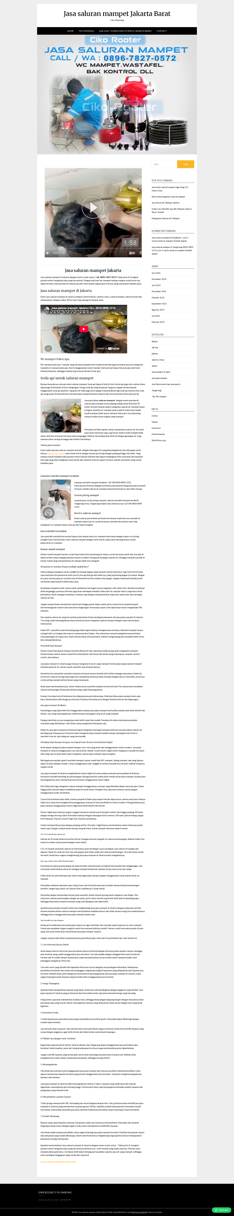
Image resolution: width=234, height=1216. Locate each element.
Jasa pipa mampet (159, 378)
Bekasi (155, 341)
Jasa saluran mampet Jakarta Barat (117, 14)
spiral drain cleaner (56, 453)
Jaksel (154, 366)
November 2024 (159, 279)
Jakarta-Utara (158, 360)
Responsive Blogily (139, 1212)
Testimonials (86, 31)
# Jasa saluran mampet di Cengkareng (58, 1161)
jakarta (155, 353)
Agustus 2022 (158, 309)
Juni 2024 (156, 285)
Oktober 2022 (158, 297)
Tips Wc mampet (159, 396)
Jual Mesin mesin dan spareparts (166, 384)
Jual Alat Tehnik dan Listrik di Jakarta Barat (125, 31)
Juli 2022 (156, 316)
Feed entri (156, 428)
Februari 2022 (158, 322)
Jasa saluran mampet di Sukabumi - (167, 237)
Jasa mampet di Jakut (161, 372)
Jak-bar (155, 347)
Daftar (155, 416)
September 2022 (159, 303)
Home (70, 31)
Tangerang (156, 390)
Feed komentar (158, 434)
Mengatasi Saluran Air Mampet (166, 218)
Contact (162, 31)
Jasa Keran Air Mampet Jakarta (165, 202)
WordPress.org (159, 440)
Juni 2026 (156, 273)
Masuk (155, 422)
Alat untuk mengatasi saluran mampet (168, 196)
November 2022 (159, 291)
